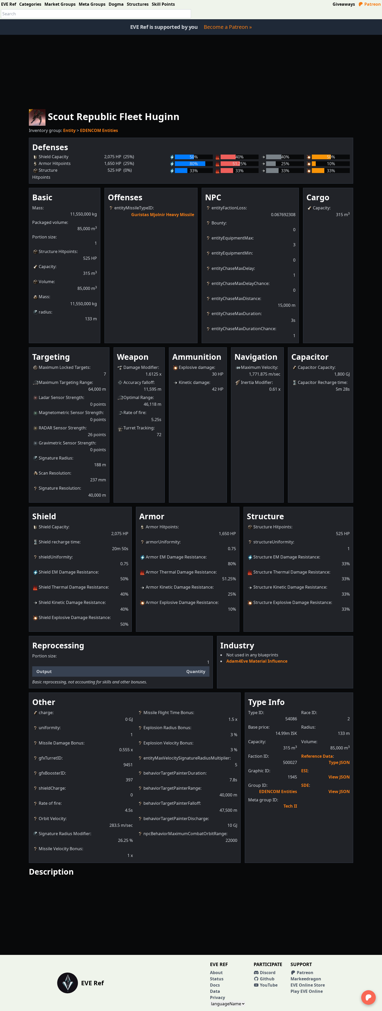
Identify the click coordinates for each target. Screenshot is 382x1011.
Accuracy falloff (138, 382)
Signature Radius (55, 458)
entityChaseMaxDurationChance (243, 328)
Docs (215, 985)
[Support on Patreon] (368, 997)
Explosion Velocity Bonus (167, 743)
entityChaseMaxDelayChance (240, 283)
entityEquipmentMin (232, 253)
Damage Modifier (140, 367)
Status (216, 979)
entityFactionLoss (229, 208)
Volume (46, 281)
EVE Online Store (308, 985)
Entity (69, 130)
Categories (30, 4)
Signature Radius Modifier (64, 833)
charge (45, 712)
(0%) (127, 170)
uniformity (49, 727)
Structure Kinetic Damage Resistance (289, 587)
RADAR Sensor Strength (62, 428)
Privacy (217, 997)
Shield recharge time (59, 542)
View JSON (339, 777)
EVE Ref (8, 4)
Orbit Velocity (52, 818)
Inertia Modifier (256, 382)
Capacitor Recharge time (322, 382)
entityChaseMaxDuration (236, 313)
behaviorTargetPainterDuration (174, 773)
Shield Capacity (53, 527)
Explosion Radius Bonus (166, 727)
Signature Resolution (59, 488)
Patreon (372, 4)
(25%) (128, 156)
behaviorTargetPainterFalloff (171, 803)
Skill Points (163, 4)
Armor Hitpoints (162, 527)
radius (45, 312)
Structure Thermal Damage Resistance (291, 572)
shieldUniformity (55, 557)
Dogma (116, 4)
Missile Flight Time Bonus (168, 712)
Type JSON (339, 762)
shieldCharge (52, 788)
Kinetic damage (194, 382)
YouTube (268, 985)
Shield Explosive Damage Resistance (74, 617)
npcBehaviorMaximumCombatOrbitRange (184, 833)
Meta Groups (92, 4)
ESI (304, 771)
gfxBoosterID (52, 773)
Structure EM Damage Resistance (286, 557)
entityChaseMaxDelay (233, 268)
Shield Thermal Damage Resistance (73, 587)
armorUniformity (163, 542)
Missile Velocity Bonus (60, 849)
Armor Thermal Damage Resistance (181, 572)
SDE (305, 785)
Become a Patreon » (228, 26)
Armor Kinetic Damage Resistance (179, 587)
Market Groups (60, 4)
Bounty (219, 223)
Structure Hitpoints (58, 251)
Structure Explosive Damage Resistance (292, 602)
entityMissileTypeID (133, 208)
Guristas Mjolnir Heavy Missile (162, 214)
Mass (44, 297)
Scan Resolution (54, 473)
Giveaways (344, 4)
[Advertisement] (191, 71)
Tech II (290, 806)
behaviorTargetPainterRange (171, 788)
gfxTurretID (50, 758)
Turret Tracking (138, 428)
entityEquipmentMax (232, 238)
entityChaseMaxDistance (236, 298)
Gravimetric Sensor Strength (67, 443)
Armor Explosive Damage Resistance (182, 602)
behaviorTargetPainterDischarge (175, 818)
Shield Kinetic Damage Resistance (72, 602)
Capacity (47, 266)
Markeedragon (306, 979)
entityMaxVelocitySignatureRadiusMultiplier (186, 758)
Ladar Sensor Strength (61, 397)
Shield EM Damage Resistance (68, 572)
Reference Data (317, 756)
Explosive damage (196, 367)
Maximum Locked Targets (64, 367)
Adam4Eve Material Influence (256, 661)
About (216, 972)
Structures (138, 4)
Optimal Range (138, 397)
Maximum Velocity (259, 367)
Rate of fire (134, 412)
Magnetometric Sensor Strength (71, 412)
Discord (267, 972)
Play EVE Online (307, 991)
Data (215, 991)
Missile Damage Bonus (61, 743)
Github (266, 979)
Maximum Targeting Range (65, 382)
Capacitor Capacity (316, 367)
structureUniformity (273, 542)
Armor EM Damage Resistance (176, 557)
